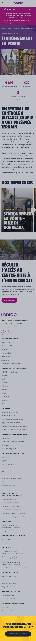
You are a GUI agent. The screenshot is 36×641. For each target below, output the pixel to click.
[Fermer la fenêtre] (33, 619)
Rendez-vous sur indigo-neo (18, 634)
